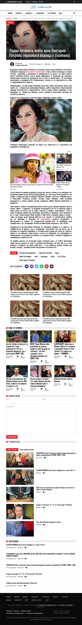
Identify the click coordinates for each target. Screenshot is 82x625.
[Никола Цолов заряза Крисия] (65, 377)
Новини (18, 13)
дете (53, 257)
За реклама (34, 2)
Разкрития (17, 600)
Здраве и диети (37, 600)
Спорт (47, 600)
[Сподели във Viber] (32, 266)
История (64, 597)
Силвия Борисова (21, 65)
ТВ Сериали (52, 13)
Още (60, 13)
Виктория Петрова (34, 72)
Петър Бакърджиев (28, 253)
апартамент (46, 219)
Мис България (25, 257)
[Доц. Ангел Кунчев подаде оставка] (20, 536)
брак (57, 253)
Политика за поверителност (47, 605)
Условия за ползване (66, 605)
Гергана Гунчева (45, 253)
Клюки (10, 13)
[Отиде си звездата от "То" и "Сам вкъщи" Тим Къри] (20, 519)
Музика (8, 600)
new (36, 257)
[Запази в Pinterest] (47, 266)
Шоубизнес (40, 13)
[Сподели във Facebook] (27, 266)
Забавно (29, 13)
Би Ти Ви (61, 257)
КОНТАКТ (41, 2)
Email (44, 399)
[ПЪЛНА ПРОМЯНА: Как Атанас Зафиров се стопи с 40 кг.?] (20, 484)
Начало (28, 2)
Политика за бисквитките (34, 613)
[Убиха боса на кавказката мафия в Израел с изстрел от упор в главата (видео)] (20, 501)
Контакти (16, 611)
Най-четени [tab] (12, 450)
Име (8, 399)
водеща (44, 257)
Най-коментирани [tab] (27, 450)
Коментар (10, 406)
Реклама (9, 611)
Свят (26, 600)
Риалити (55, 597)
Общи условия (26, 611)
